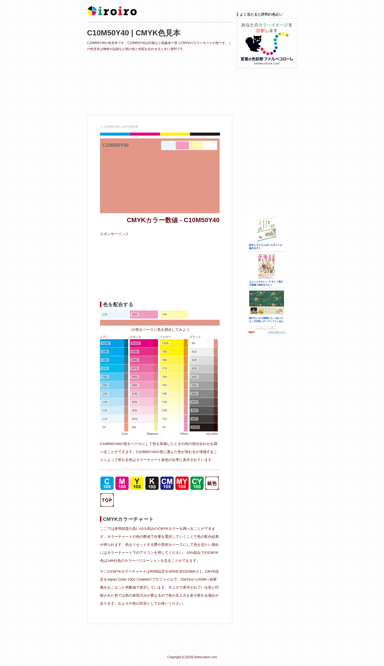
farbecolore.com (205, 657)
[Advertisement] (160, 83)
